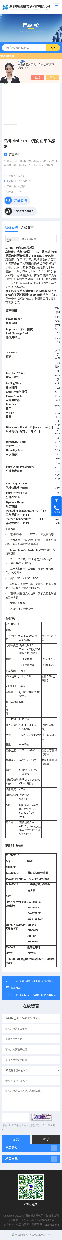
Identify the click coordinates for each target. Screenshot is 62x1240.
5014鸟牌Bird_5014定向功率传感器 (39, 980)
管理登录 (37, 1224)
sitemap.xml (52, 1224)
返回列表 (15, 987)
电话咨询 (56, 512)
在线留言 (27, 228)
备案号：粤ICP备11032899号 (37, 1220)
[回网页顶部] (56, 499)
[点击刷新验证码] (41, 1117)
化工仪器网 (22, 1224)
